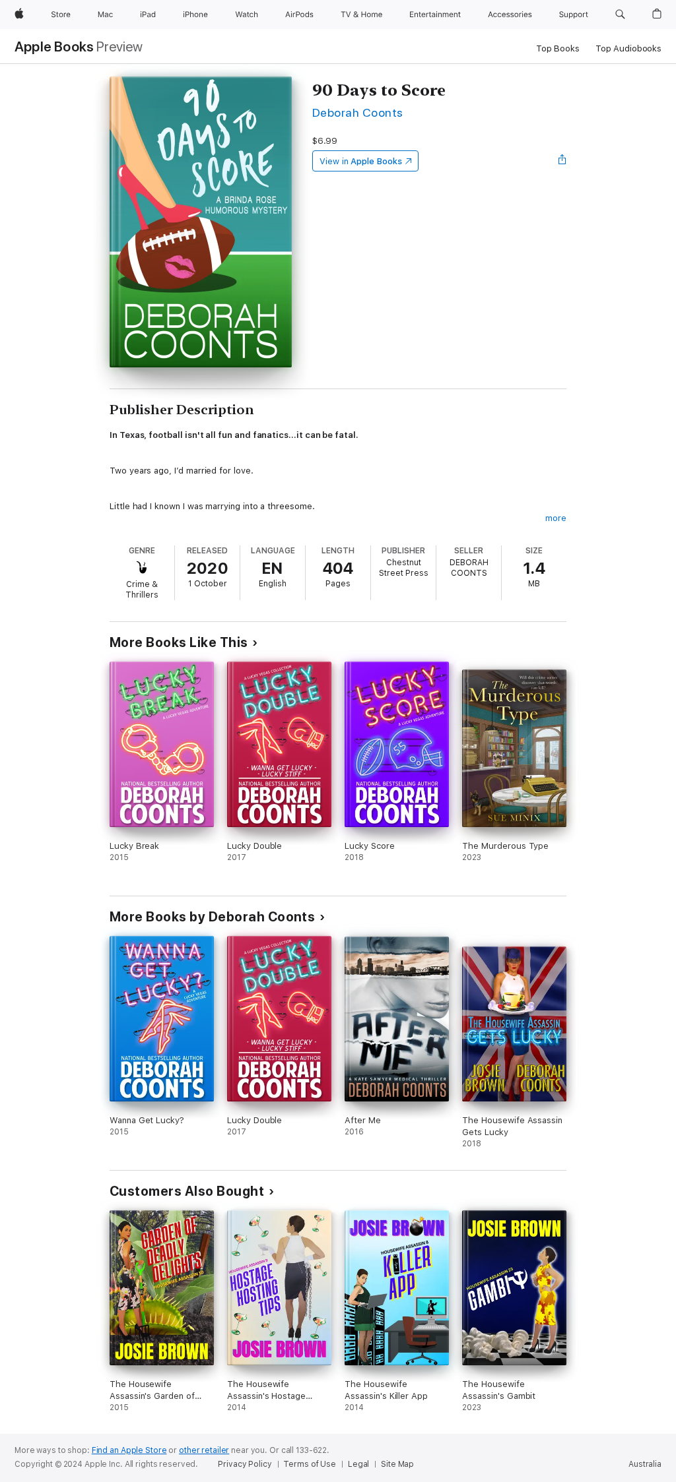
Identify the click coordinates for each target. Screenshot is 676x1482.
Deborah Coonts (357, 112)
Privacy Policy (244, 1464)
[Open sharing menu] (562, 160)
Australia (644, 1464)
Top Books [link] (558, 48)
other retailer (204, 1450)
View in (361, 161)
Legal (358, 1464)
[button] (620, 14)
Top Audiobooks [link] (628, 48)
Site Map (397, 1464)
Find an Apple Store (129, 1450)
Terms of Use (309, 1464)
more (555, 518)
